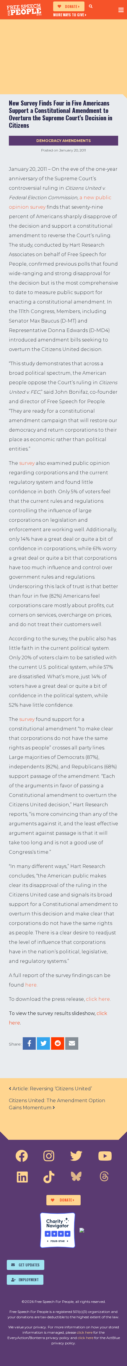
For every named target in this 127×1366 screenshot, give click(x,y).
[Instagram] (49, 1156)
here (31, 985)
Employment (29, 1279)
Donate (71, 6)
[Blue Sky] (76, 1177)
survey (27, 463)
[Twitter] (76, 1156)
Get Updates (29, 1264)
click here (98, 999)
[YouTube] (105, 1156)
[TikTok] (49, 1177)
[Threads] (104, 1177)
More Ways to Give (68, 14)
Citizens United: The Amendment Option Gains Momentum (57, 1104)
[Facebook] (21, 1156)
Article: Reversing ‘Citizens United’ (51, 1088)
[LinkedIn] (22, 1177)
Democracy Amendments (63, 140)
